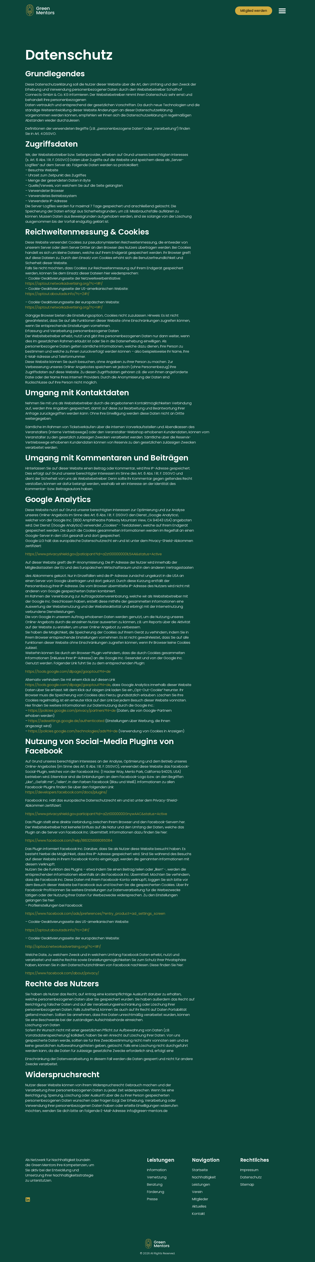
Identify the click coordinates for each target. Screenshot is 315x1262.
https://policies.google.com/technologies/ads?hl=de (73, 731)
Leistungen (201, 1184)
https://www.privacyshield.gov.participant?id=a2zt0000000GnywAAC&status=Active (96, 813)
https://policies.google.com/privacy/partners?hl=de (72, 710)
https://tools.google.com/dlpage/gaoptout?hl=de (68, 671)
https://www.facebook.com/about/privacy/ (62, 973)
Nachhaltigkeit (204, 1177)
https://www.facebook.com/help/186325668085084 (68, 840)
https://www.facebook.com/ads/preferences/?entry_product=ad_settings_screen (95, 913)
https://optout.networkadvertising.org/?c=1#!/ (64, 283)
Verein (197, 1191)
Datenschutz (251, 1177)
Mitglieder (200, 1199)
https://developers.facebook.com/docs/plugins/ (66, 792)
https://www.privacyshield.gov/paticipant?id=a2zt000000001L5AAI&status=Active (93, 554)
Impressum (249, 1169)
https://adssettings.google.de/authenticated (66, 720)
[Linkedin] (27, 1199)
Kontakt (198, 1213)
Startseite (200, 1169)
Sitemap (247, 1184)
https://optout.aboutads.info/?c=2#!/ (57, 293)
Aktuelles (199, 1206)
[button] (282, 11)
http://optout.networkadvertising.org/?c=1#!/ (63, 946)
